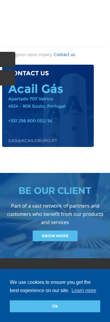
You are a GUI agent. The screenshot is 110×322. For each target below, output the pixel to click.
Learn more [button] (84, 290)
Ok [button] (55, 306)
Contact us (64, 54)
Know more (55, 236)
